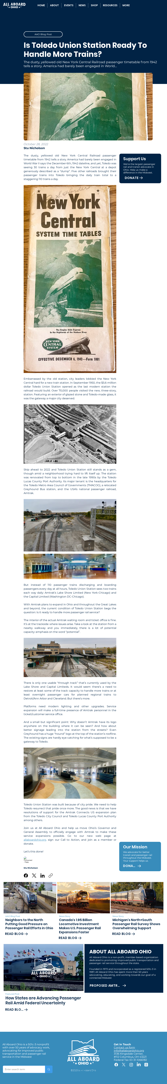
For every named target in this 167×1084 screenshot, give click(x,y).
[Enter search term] (48, 1069)
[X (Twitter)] (34, 876)
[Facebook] (26, 876)
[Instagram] (131, 1064)
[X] (123, 1064)
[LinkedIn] (42, 876)
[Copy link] (51, 876)
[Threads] (146, 1064)
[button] (110, 5)
